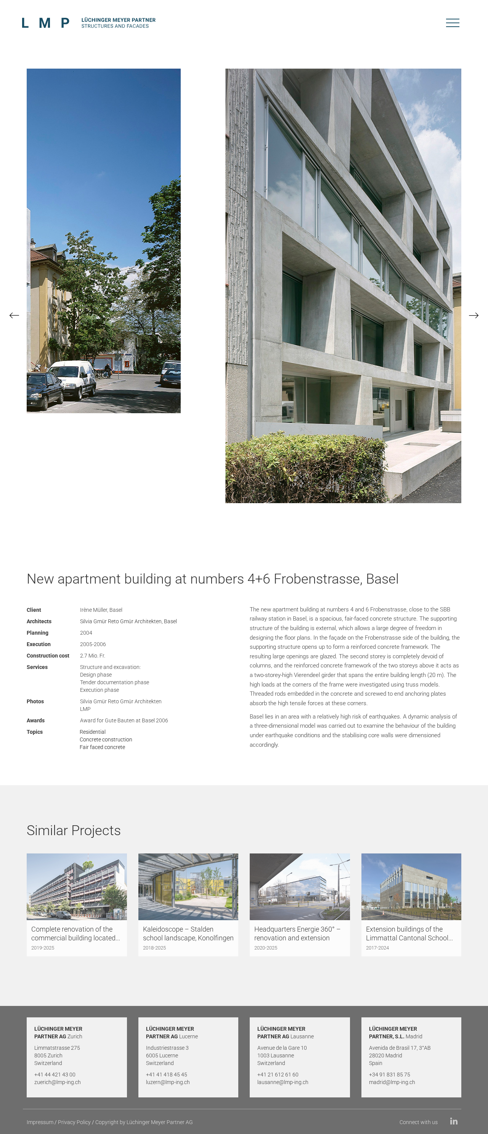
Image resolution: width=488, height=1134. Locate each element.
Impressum (40, 1122)
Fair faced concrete (102, 747)
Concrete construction (106, 739)
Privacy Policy (74, 1122)
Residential (93, 732)
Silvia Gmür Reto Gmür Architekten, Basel (128, 621)
